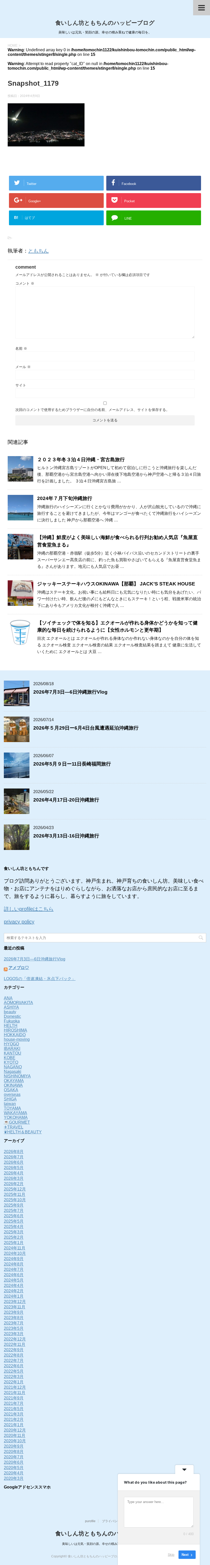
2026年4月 (14, 1173)
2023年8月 (14, 1318)
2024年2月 (14, 1291)
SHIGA (10, 1099)
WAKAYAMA (15, 1113)
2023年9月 (14, 1312)
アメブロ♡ (18, 968)
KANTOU (12, 1053)
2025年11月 (14, 1194)
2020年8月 (14, 1451)
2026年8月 (14, 1151)
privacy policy (19, 921)
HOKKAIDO (15, 1035)
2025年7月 (14, 1210)
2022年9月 (14, 1350)
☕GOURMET (17, 1122)
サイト (20, 385)
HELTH (10, 1025)
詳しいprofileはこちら (29, 909)
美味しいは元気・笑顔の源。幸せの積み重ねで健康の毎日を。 (105, 1544)
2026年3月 (14, 1178)
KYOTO (11, 1062)
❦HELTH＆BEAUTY (23, 1132)
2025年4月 (14, 1226)
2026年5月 (14, 1168)
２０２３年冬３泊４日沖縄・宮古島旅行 (81, 459)
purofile (90, 1521)
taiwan (10, 1103)
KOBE (9, 1058)
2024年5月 (14, 1280)
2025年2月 (14, 1237)
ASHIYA (11, 1007)
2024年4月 (14, 1285)
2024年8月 (14, 1264)
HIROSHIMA (15, 1030)
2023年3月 (14, 1334)
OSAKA (11, 1090)
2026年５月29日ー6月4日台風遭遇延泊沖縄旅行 (86, 728)
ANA (8, 998)
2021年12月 (15, 1387)
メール (23, 367)
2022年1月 (14, 1382)
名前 (21, 348)
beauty (10, 1012)
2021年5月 (14, 1409)
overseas (12, 1094)
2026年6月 (14, 1162)
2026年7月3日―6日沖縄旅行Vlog (70, 692)
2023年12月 (15, 1301)
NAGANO (13, 1067)
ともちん (38, 251)
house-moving (17, 1039)
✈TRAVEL (13, 1127)
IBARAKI (12, 1048)
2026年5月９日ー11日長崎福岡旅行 (72, 764)
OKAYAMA (14, 1081)
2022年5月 (14, 1371)
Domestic (12, 1016)
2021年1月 (14, 1425)
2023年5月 (14, 1328)
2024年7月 (14, 1269)
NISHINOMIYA (17, 1076)
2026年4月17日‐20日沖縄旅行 (66, 800)
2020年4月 (14, 1473)
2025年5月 (14, 1221)
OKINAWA (13, 1085)
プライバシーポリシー (117, 1521)
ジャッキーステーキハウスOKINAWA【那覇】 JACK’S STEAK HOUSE (116, 583)
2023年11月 (14, 1307)
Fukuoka (12, 1021)
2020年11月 (14, 1435)
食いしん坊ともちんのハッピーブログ (105, 23)
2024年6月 (14, 1275)
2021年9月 (14, 1398)
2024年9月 (14, 1259)
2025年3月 (14, 1232)
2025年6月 (14, 1216)
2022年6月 (14, 1366)
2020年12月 (15, 1430)
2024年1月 (14, 1296)
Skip (171, 1555)
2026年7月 (14, 1157)
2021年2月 (14, 1419)
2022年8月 (14, 1355)
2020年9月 (14, 1446)
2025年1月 (14, 1243)
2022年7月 (14, 1360)
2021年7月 (14, 1403)
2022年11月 (14, 1344)
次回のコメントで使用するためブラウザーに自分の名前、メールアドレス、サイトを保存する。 (92, 410)
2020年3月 (14, 1478)
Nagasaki (12, 1071)
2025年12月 (15, 1189)
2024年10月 (15, 1253)
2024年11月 (14, 1248)
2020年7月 (14, 1457)
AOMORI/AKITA (18, 1002)
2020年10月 (15, 1441)
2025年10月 (15, 1200)
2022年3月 (14, 1376)
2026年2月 (14, 1184)
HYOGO (11, 1044)
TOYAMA (12, 1108)
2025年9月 (14, 1205)
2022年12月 (15, 1339)
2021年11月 (14, 1393)
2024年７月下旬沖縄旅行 (64, 498)
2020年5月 (14, 1468)
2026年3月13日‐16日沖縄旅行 (66, 835)
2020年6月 (14, 1462)
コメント (24, 283)
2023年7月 (14, 1323)
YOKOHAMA (16, 1117)
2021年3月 (14, 1414)
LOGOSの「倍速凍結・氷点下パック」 (40, 978)
